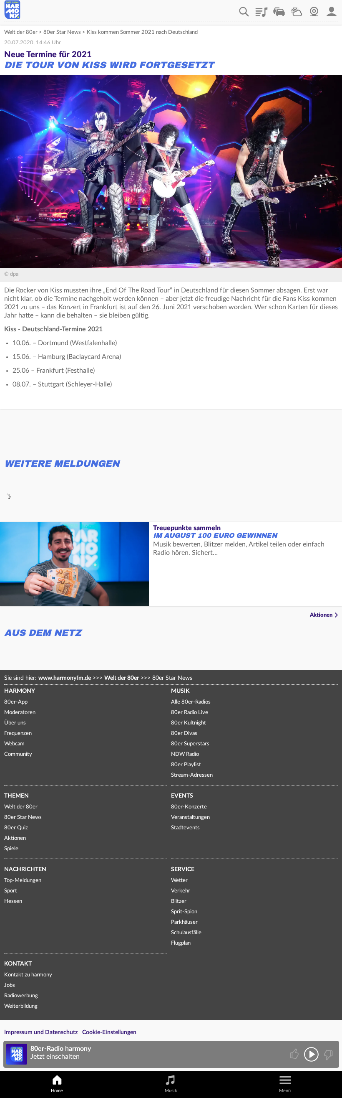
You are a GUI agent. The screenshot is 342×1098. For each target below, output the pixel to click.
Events (182, 796)
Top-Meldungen (22, 880)
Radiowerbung (21, 996)
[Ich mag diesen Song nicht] (327, 1054)
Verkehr (279, 8)
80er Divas (184, 733)
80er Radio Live (189, 712)
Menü (285, 1090)
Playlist (261, 8)
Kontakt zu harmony (28, 975)
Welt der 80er (21, 32)
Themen (16, 796)
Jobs (9, 985)
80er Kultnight (188, 723)
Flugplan (181, 943)
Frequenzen (18, 733)
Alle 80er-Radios (191, 702)
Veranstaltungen (190, 817)
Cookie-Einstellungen (109, 1032)
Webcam (314, 8)
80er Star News (62, 32)
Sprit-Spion (184, 912)
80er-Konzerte (189, 807)
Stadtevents (185, 828)
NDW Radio (185, 754)
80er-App (16, 702)
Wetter (296, 8)
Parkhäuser (184, 922)
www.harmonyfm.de (64, 678)
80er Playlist (186, 765)
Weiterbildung (21, 1006)
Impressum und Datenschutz (41, 1032)
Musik (180, 691)
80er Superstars (190, 744)
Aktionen (321, 615)
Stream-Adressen (192, 775)
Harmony (19, 691)
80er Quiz (16, 828)
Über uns (15, 723)
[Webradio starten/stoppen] (311, 1054)
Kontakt (18, 964)
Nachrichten (25, 869)
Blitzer (178, 901)
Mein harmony (331, 8)
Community (18, 754)
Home (57, 1090)
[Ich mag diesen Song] (295, 1054)
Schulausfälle (186, 932)
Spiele (11, 848)
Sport (10, 891)
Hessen (13, 901)
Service (182, 869)
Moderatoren (19, 712)
